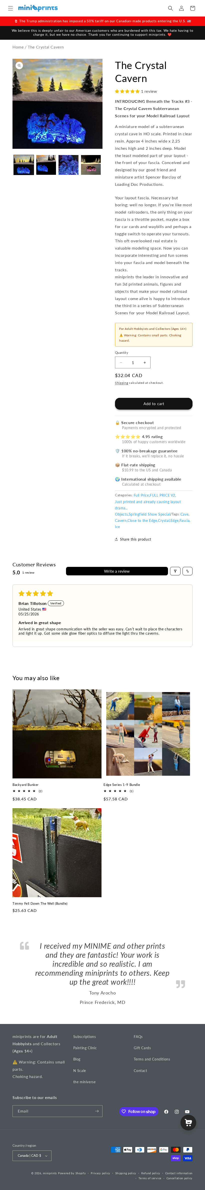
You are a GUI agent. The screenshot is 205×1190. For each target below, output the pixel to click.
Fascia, (185, 520)
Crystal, (164, 520)
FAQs (138, 1036)
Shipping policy (125, 1173)
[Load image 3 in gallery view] (68, 165)
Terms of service (150, 1178)
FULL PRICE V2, (163, 495)
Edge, (175, 520)
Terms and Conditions (152, 1059)
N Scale (79, 1070)
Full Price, (142, 495)
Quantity (121, 353)
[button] (10, 8)
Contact (140, 1070)
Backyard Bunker (25, 785)
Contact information (178, 1173)
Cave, (185, 514)
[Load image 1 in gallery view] (24, 165)
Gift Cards (142, 1048)
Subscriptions (84, 1036)
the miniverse (84, 1082)
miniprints (50, 1173)
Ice (117, 527)
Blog (76, 1059)
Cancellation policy (179, 1178)
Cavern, (121, 520)
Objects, (122, 514)
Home (18, 47)
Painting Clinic (85, 1048)
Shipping (121, 383)
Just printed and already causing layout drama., (148, 505)
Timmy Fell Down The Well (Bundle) (40, 903)
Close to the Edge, (143, 520)
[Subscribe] (96, 1111)
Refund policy (150, 1173)
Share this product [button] (135, 539)
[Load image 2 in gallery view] (46, 165)
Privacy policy (100, 1173)
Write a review (117, 571)
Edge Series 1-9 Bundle (122, 785)
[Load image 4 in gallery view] (91, 165)
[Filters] (175, 571)
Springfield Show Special (149, 514)
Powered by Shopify (72, 1173)
